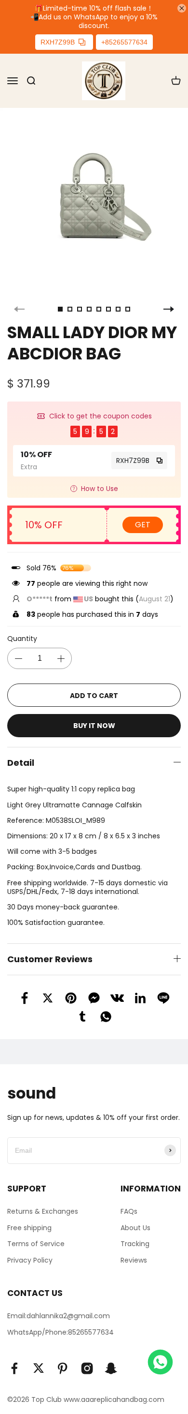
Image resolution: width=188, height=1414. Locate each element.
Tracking (135, 1244)
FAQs (129, 1211)
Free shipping (29, 1228)
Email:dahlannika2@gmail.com (58, 1316)
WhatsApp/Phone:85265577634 (60, 1332)
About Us (135, 1228)
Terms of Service (36, 1244)
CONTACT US (35, 1293)
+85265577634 (124, 42)
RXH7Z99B (57, 42)
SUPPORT (26, 1188)
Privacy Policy (30, 1260)
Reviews (134, 1260)
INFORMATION (151, 1188)
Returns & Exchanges (42, 1211)
